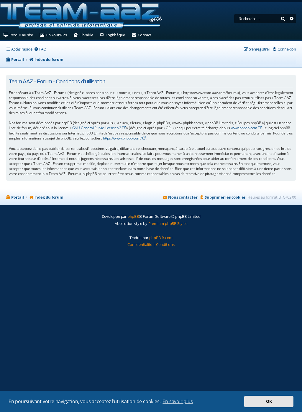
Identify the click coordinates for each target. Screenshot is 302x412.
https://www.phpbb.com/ (122, 138)
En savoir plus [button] (178, 401)
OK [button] (269, 401)
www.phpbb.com (244, 127)
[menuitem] (40, 49)
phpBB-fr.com (161, 237)
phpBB (133, 216)
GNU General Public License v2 (96, 127)
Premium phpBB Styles (167, 223)
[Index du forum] (81, 16)
